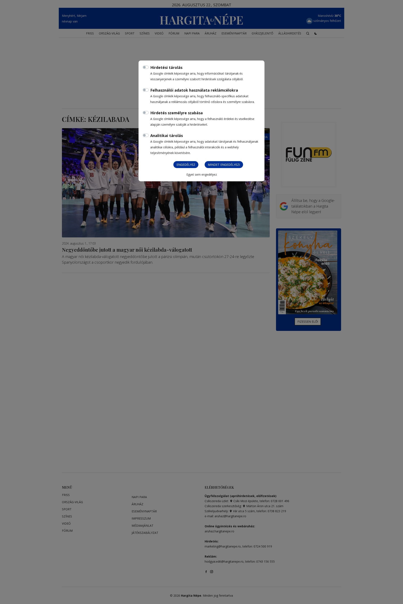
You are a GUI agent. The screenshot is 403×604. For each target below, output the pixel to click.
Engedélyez (186, 165)
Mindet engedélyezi (224, 165)
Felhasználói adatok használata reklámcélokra (194, 90)
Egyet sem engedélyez (201, 174)
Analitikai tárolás (166, 135)
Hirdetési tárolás (166, 67)
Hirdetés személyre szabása (176, 112)
